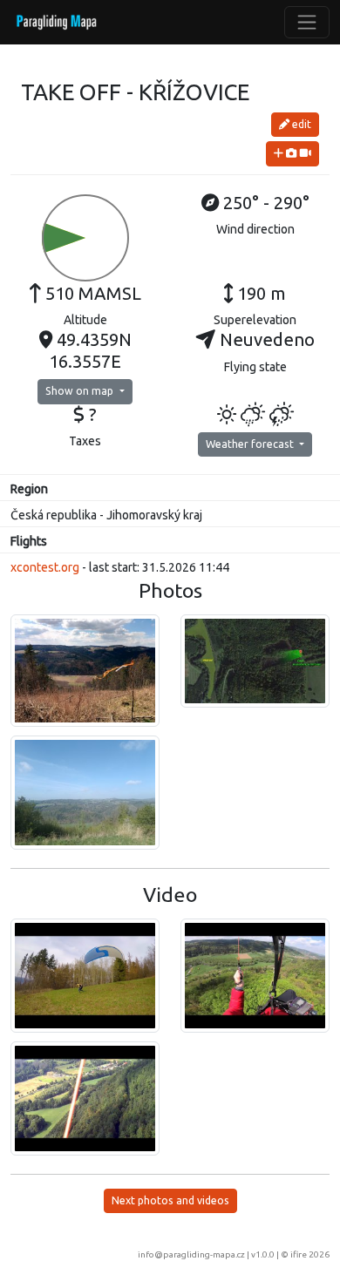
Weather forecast (251, 444)
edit (300, 124)
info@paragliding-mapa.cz (191, 1254)
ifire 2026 (310, 1254)
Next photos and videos (170, 1200)
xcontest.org (44, 567)
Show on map (80, 391)
